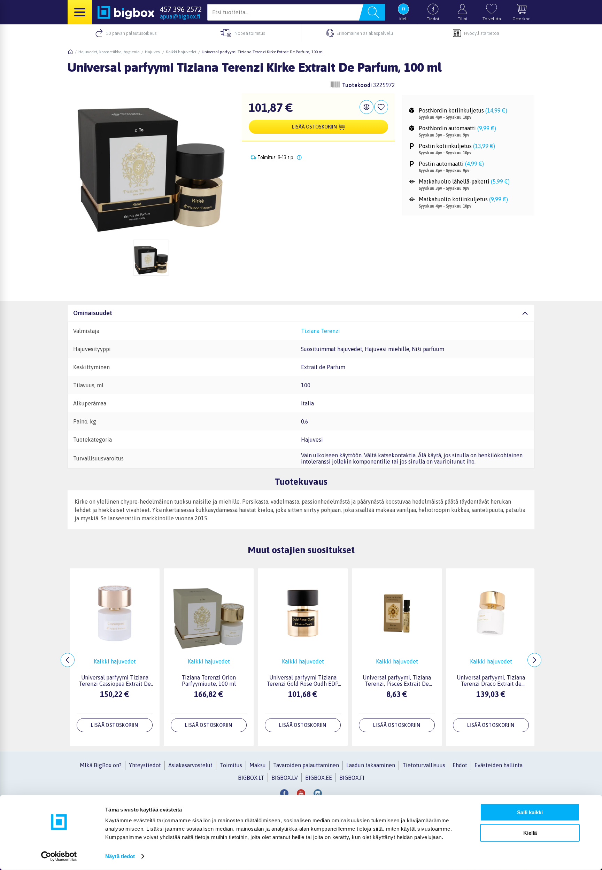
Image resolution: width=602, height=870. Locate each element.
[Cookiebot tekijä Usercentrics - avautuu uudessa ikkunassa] (59, 856)
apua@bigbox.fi (180, 16)
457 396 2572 (181, 9)
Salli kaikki (530, 812)
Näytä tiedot (120, 856)
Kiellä (530, 833)
